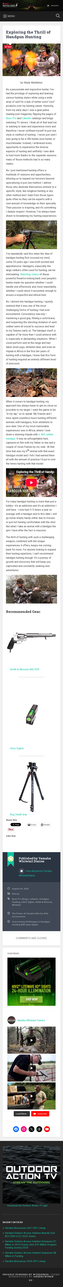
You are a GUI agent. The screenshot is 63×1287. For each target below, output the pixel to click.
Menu (11, 16)
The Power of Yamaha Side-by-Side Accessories (30, 915)
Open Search (57, 16)
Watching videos (29, 274)
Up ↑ (31, 1280)
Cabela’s (26, 118)
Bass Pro (11, 118)
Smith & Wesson (43, 902)
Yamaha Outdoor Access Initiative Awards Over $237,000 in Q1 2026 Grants (30, 1235)
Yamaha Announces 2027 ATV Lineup (25, 1228)
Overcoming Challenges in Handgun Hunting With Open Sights (31, 923)
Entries (15, 893)
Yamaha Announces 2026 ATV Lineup (25, 1261)
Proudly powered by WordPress (26, 1274)
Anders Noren (43, 1276)
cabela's (34, 899)
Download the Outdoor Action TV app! (27, 1205)
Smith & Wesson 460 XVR (24, 669)
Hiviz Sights (17, 748)
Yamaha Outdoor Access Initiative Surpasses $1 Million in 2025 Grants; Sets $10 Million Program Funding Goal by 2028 (31, 1244)
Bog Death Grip (18, 814)
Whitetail (16, 905)
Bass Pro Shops (20, 899)
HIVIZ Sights (27, 902)
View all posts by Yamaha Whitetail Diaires (35, 873)
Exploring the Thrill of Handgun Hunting (28, 34)
